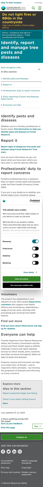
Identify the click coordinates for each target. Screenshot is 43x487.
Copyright (26, 467)
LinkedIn (14, 451)
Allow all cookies (21, 279)
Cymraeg (38, 3)
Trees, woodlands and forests (16, 36)
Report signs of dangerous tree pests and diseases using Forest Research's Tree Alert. (20, 149)
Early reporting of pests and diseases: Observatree (20, 97)
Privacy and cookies (10, 472)
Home (5, 33)
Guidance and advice (20, 33)
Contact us (21, 437)
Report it (7, 84)
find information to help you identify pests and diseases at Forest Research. (21, 132)
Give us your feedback (11, 423)
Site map (5, 467)
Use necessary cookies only (21, 285)
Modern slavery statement (29, 473)
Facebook (3, 451)
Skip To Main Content (11, 3)
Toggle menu (40, 8)
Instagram (20, 451)
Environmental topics (12, 35)
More (5, 403)
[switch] (35, 248)
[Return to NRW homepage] (13, 8)
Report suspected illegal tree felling (20, 393)
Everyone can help (12, 105)
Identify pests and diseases (15, 78)
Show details (29, 272)
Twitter (9, 451)
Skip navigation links (11, 67)
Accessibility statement (7, 462)
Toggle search (33, 8)
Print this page (8, 427)
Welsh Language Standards (29, 462)
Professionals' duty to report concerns (21, 90)
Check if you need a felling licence (19, 399)
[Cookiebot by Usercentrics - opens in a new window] (33, 201)
